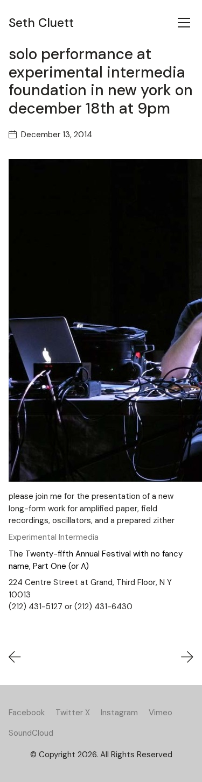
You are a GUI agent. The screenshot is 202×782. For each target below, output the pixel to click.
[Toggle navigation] (184, 23)
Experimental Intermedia (54, 537)
